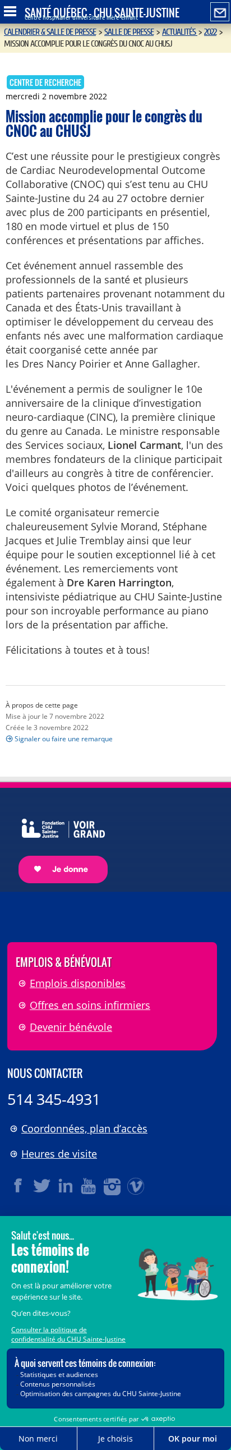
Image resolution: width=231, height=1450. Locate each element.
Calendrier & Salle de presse (50, 32)
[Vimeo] (136, 1185)
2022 (210, 32)
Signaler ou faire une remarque (64, 739)
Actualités (179, 32)
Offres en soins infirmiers (90, 1005)
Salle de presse (129, 32)
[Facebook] (18, 1185)
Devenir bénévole (71, 1027)
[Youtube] (89, 1185)
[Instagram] (112, 1185)
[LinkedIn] (65, 1185)
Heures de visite (59, 1153)
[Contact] (220, 12)
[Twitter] (42, 1185)
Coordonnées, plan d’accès (84, 1128)
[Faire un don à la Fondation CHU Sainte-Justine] (57, 841)
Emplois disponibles (78, 983)
